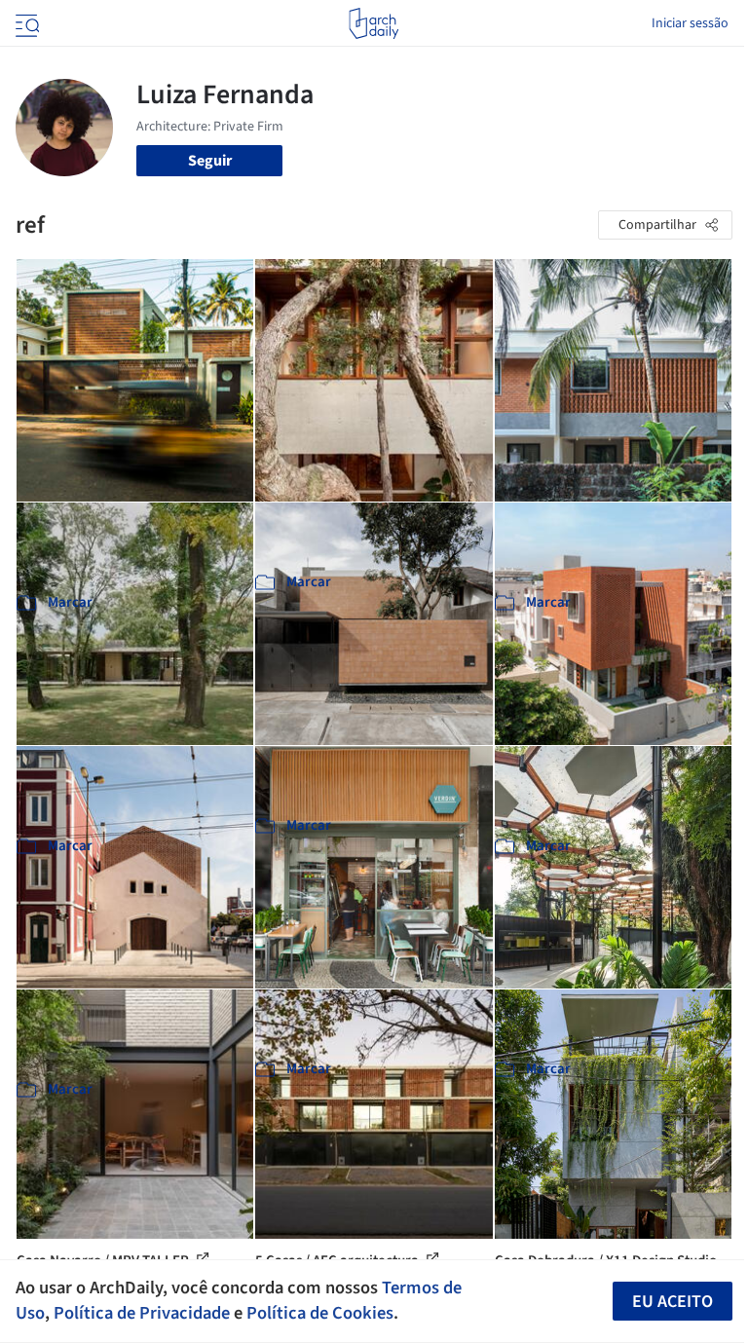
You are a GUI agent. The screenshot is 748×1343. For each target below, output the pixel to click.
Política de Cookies (319, 1312)
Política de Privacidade (142, 1312)
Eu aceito (672, 1301)
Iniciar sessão (690, 23)
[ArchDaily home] (373, 23)
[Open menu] (25, 23)
